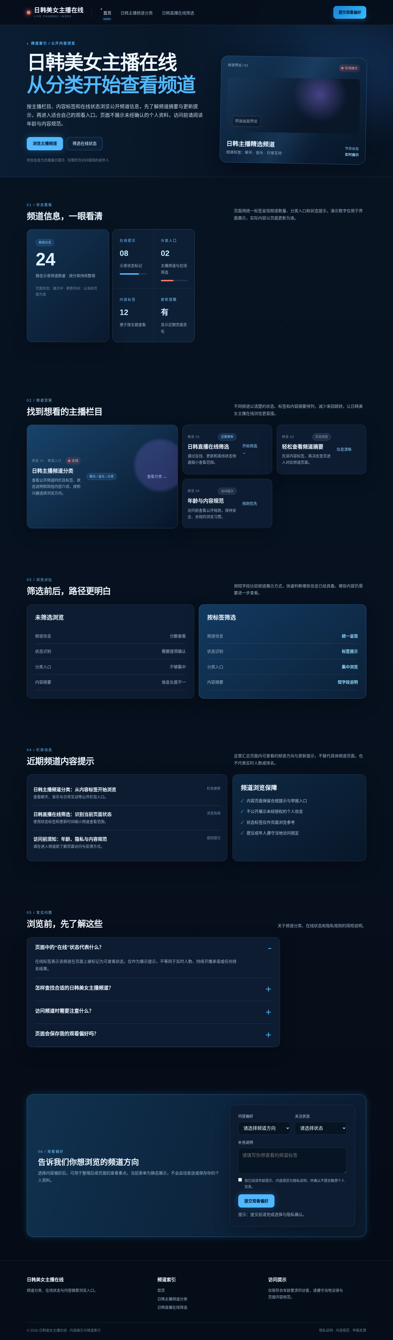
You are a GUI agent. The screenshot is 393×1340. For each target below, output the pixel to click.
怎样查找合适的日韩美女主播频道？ (74, 988)
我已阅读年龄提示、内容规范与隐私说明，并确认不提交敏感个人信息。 (295, 1184)
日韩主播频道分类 (137, 13)
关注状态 (302, 1116)
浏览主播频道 (45, 143)
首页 (107, 13)
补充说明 (245, 1142)
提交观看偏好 (350, 12)
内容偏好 (245, 1116)
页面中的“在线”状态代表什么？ (69, 947)
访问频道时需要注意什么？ (64, 1011)
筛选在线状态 (85, 143)
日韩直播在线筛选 (178, 13)
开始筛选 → (249, 449)
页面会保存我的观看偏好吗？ (67, 1034)
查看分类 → (157, 476)
